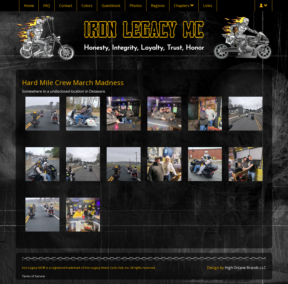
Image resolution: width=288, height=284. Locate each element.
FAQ (46, 5)
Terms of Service (33, 276)
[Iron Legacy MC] (144, 29)
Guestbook (111, 5)
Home (29, 5)
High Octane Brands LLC (245, 267)
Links (207, 5)
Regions (158, 5)
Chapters (182, 5)
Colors (86, 5)
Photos (136, 5)
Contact (65, 5)
